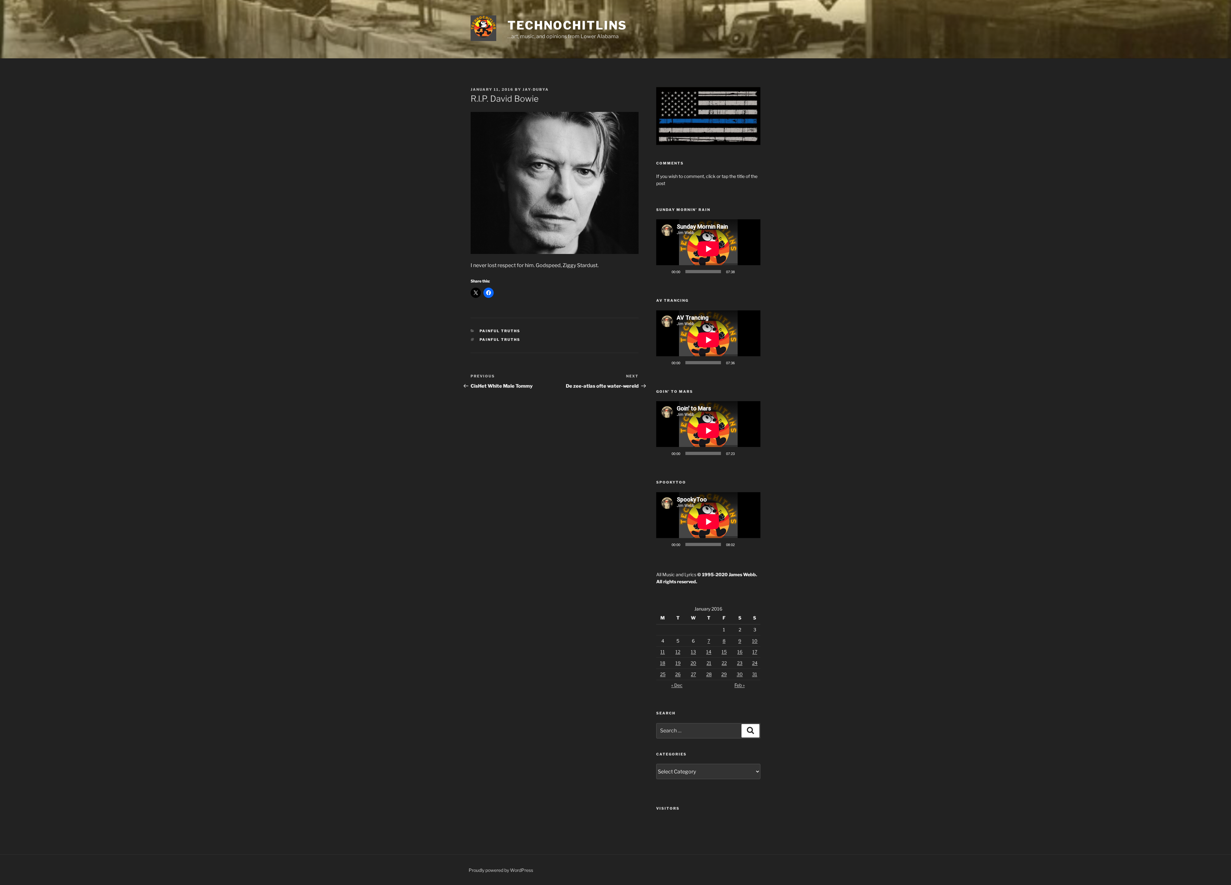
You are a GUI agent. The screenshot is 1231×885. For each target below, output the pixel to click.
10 (755, 641)
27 (693, 674)
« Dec (676, 685)
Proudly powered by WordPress (501, 870)
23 (739, 663)
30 (740, 674)
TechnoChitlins (567, 25)
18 (662, 663)
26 (678, 674)
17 (754, 651)
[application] (708, 248)
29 (724, 674)
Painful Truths (500, 331)
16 (739, 651)
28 (709, 674)
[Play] (664, 271)
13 (693, 651)
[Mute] (742, 271)
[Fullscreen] (752, 271)
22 (724, 663)
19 (678, 663)
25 (663, 674)
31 (754, 674)
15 (724, 651)
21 (709, 663)
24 (755, 663)
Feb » (739, 685)
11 (662, 651)
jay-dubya (536, 89)
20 (693, 663)
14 (708, 651)
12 (677, 651)
